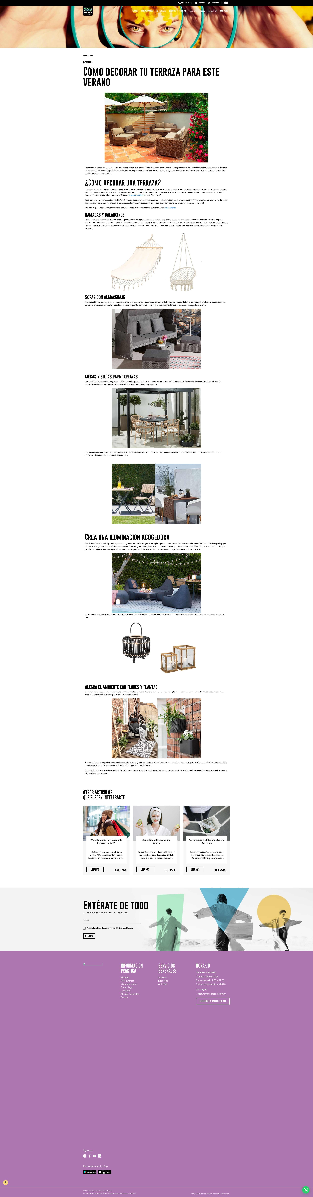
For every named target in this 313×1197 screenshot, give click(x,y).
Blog (203, 10)
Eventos (172, 10)
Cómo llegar (127, 988)
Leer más (95, 869)
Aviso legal (225, 1194)
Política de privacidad (198, 1194)
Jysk (166, 208)
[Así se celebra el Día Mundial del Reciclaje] (206, 823)
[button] (306, 1190)
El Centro (213, 10)
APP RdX (162, 984)
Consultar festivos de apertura (213, 1001)
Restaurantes (147, 10)
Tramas (173, 208)
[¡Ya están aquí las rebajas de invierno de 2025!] (106, 823)
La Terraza (161, 10)
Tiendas (134, 10)
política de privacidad (104, 928)
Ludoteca (163, 981)
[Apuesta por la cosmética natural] (156, 823)
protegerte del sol (136, 195)
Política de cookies (213, 1194)
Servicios (193, 10)
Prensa (124, 997)
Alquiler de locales (130, 994)
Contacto (224, 10)
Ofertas (182, 10)
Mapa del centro (129, 984)
